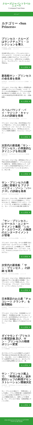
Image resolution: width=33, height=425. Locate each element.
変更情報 (7, 348)
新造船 (9, 49)
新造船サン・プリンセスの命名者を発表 (16, 77)
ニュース (27, 307)
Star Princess (12, 47)
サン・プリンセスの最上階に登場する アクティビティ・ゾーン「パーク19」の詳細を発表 (16, 187)
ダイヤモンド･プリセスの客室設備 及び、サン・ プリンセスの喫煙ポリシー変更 (16, 340)
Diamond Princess (13, 307)
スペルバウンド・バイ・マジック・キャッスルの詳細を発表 (15, 112)
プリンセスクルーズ (20, 81)
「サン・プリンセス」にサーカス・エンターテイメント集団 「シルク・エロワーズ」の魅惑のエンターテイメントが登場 (16, 228)
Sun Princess (18, 47)
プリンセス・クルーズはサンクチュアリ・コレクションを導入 (15, 41)
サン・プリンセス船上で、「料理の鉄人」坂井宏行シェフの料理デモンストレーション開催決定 (16, 378)
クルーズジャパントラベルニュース (16, 4)
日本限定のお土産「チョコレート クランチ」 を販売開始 (16, 301)
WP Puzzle (20, 421)
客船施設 (5, 49)
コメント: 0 (15, 49)
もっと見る (24, 67)
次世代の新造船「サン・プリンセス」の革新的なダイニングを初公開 (16, 148)
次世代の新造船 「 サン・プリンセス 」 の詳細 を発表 (16, 268)
